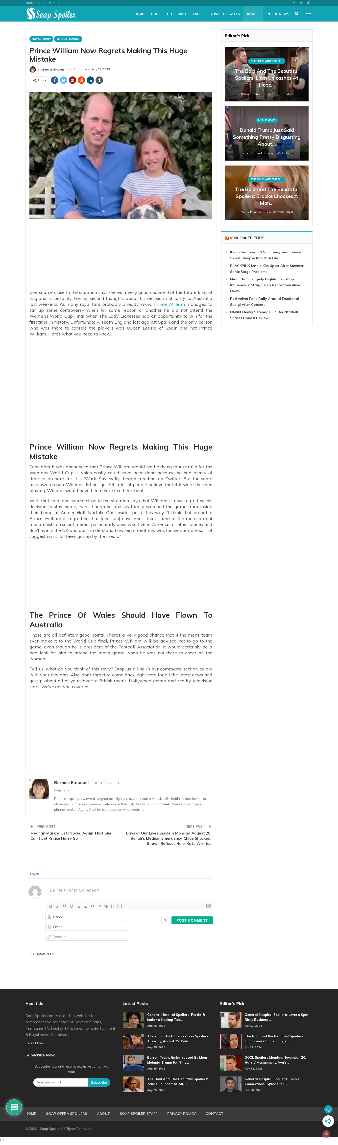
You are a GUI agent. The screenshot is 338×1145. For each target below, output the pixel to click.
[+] (119, 906)
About (103, 1113)
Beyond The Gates (223, 14)
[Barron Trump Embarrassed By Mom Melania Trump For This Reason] (133, 1063)
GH (169, 14)
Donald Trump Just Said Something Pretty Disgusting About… (267, 137)
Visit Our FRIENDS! (248, 237)
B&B (182, 14)
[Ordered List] (78, 906)
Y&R (196, 14)
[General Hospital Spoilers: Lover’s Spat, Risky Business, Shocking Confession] (230, 1020)
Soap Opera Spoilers (66, 1113)
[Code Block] (99, 906)
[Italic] (57, 906)
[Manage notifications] (326, 1134)
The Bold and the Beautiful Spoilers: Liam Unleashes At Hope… (266, 78)
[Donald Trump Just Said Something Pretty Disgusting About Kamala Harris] (267, 133)
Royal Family (41, 39)
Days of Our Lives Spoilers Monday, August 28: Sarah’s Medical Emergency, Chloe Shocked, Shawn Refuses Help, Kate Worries (168, 838)
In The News (277, 14)
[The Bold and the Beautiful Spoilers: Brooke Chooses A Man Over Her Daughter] (267, 192)
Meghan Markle (68, 39)
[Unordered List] (85, 906)
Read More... (35, 1043)
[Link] (106, 906)
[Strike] (71, 906)
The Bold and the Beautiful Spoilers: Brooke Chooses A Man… (266, 196)
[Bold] (50, 906)
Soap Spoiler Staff (138, 1113)
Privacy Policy (181, 1113)
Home (139, 14)
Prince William (169, 304)
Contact (214, 1113)
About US (32, 3)
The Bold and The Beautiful (268, 61)
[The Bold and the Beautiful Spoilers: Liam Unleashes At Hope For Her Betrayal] (267, 74)
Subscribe (99, 1082)
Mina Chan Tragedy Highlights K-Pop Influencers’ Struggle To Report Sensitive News (265, 285)
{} (112, 906)
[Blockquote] (92, 906)
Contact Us (51, 3)
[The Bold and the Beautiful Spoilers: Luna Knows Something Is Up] (230, 1042)
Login (34, 874)
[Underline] (64, 906)
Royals (253, 14)
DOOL (155, 14)
